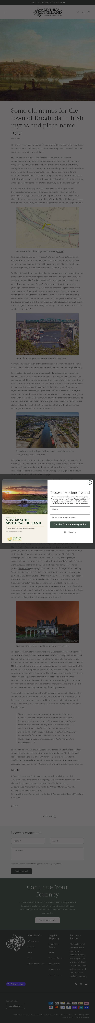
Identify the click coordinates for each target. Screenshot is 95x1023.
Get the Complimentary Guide (70, 524)
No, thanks (70, 532)
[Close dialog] (90, 482)
